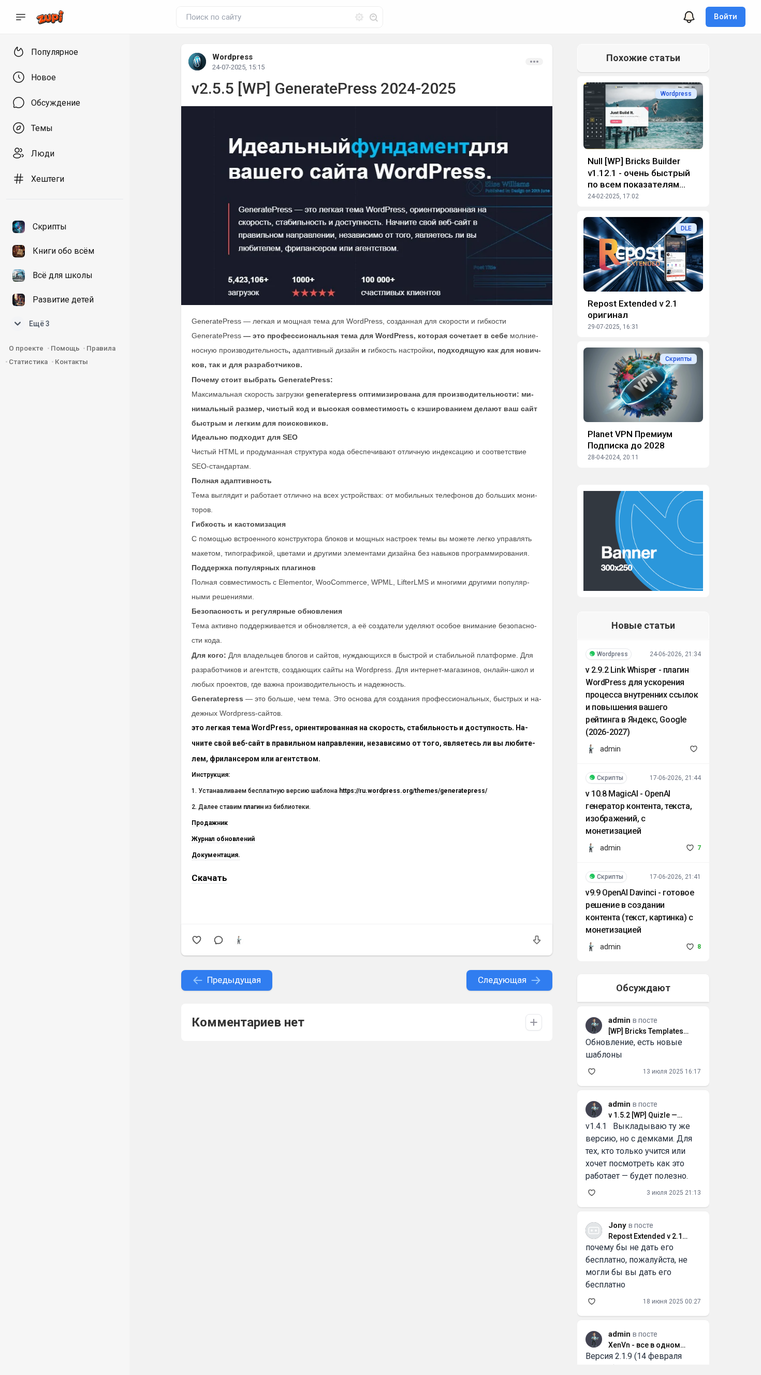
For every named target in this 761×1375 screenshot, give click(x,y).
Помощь (66, 348)
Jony (617, 1225)
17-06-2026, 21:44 (675, 777)
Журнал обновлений (223, 839)
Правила (100, 348)
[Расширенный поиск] (355, 15)
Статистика (28, 362)
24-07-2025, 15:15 (238, 67)
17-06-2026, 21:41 (675, 876)
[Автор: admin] (238, 940)
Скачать (209, 878)
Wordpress (232, 57)
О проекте (26, 348)
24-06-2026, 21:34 (675, 654)
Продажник (210, 823)
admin (610, 749)
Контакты (71, 362)
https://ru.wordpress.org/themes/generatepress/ (413, 790)
